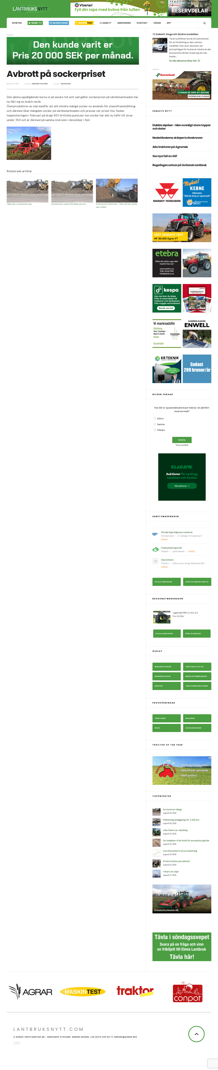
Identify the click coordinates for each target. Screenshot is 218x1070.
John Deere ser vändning (175, 830)
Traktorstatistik (194, 667)
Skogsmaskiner (193, 728)
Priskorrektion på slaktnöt (176, 861)
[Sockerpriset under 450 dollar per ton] (72, 190)
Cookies (16, 1042)
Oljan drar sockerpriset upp (19, 204)
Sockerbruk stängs (172, 809)
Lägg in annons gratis (197, 582)
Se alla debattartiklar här (183, 60)
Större (160, 418)
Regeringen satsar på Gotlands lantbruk (179, 165)
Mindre (161, 430)
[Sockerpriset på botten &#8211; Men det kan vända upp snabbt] (117, 190)
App (169, 22)
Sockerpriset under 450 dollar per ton (68, 204)
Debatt (106, 22)
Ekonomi (66, 84)
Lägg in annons (193, 633)
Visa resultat (182, 444)
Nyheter (17, 22)
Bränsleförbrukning (196, 676)
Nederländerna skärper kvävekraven (177, 138)
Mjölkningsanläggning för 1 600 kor (181, 819)
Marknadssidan (163, 676)
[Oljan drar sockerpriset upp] (27, 190)
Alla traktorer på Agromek (170, 147)
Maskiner (190, 718)
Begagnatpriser (163, 667)
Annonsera (124, 22)
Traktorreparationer (196, 686)
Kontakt (142, 22)
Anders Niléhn (40, 84)
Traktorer (160, 718)
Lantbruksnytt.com (48, 1029)
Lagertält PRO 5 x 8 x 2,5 (185, 614)
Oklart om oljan (171, 871)
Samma (161, 424)
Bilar (157, 728)
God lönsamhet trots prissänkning (180, 850)
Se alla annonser (163, 582)
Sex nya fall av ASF (164, 156)
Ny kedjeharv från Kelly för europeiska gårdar (186, 840)
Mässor (159, 686)
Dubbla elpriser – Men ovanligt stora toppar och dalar (181, 127)
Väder (157, 22)
